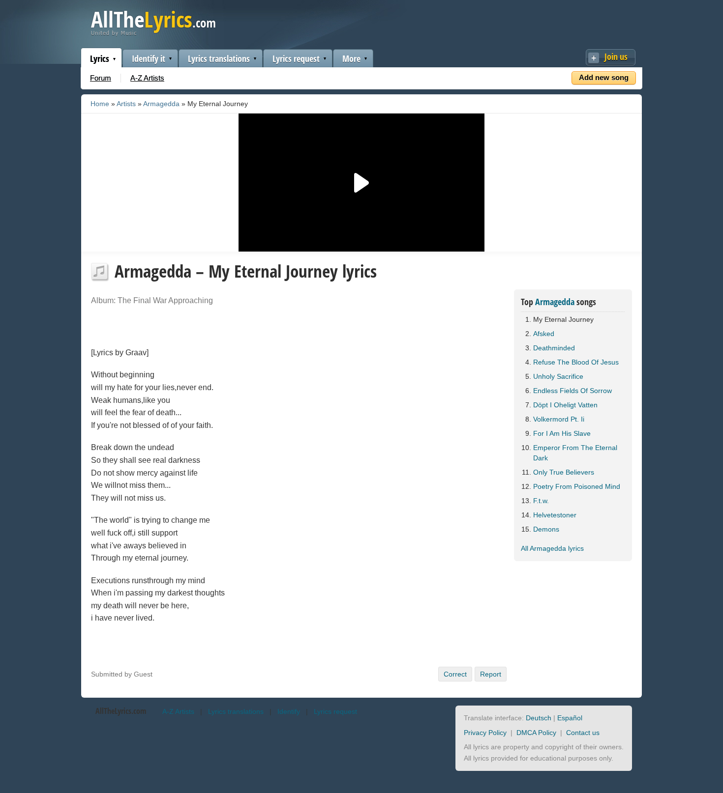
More (351, 58)
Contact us (583, 732)
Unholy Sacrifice (558, 376)
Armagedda (161, 104)
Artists (126, 104)
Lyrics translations (219, 58)
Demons (546, 529)
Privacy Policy (485, 732)
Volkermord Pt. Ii (558, 419)
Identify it (148, 58)
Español (569, 718)
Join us (616, 56)
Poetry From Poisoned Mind (576, 486)
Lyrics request (296, 58)
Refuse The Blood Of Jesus (576, 362)
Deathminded (554, 348)
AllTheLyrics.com (120, 711)
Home (99, 104)
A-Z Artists (147, 78)
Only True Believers (563, 472)
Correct (455, 674)
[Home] (153, 33)
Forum (100, 78)
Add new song (604, 77)
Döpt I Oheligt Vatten (565, 405)
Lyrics (99, 58)
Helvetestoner (554, 515)
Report (490, 674)
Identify (288, 711)
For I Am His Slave (562, 433)
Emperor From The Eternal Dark (575, 453)
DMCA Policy (536, 732)
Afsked (543, 334)
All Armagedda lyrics (552, 548)
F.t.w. (541, 501)
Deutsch (538, 718)
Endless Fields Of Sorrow (572, 391)
